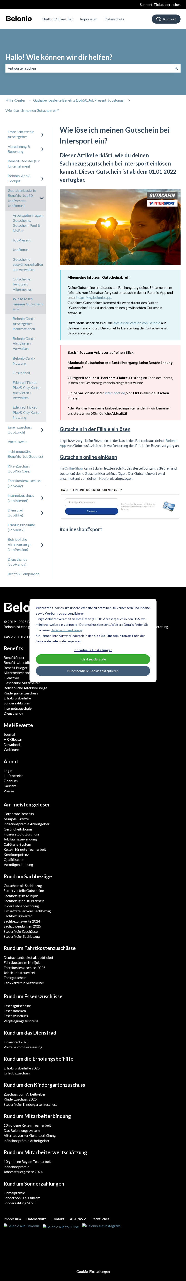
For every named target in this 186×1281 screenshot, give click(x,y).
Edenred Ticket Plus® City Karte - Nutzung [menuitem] (27, 412)
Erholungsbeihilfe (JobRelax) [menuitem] (21, 527)
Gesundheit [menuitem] (21, 372)
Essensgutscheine (17, 1005)
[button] (42, 132)
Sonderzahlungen (17, 703)
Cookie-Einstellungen (93, 1271)
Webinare (11, 749)
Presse (9, 791)
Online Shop (73, 468)
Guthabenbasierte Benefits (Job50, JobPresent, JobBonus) (79, 100)
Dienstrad (11, 678)
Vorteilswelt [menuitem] (17, 441)
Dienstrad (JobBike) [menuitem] (15, 512)
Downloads (12, 744)
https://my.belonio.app (93, 297)
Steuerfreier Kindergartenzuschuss (30, 1104)
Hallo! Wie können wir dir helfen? (59, 57)
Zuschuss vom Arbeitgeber (25, 1094)
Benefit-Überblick (18, 662)
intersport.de (115, 393)
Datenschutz (114, 19)
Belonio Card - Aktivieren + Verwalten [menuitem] (24, 343)
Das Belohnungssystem (22, 1130)
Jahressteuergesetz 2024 (23, 1171)
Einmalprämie (14, 1193)
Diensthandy (13, 713)
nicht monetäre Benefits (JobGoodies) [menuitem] (25, 453)
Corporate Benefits (19, 813)
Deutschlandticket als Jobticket (28, 957)
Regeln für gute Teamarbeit (25, 849)
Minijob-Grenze (16, 819)
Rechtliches (100, 1219)
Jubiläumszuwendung (20, 839)
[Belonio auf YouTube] (61, 1226)
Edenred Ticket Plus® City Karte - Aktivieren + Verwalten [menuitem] (27, 390)
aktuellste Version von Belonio (136, 323)
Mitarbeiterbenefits (19, 672)
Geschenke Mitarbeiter (22, 683)
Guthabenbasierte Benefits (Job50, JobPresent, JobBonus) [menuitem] (22, 198)
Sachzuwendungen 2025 (22, 926)
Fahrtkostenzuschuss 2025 (24, 967)
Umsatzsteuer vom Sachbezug (27, 911)
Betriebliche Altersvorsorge (25, 688)
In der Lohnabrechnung (21, 906)
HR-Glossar (13, 739)
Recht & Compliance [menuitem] (23, 574)
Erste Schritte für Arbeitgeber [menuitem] (21, 134)
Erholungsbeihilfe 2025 (22, 1068)
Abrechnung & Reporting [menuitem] (19, 148)
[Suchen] (176, 68)
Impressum (88, 19)
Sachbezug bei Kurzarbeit (24, 901)
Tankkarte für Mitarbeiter (24, 983)
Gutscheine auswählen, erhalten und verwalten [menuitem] (28, 264)
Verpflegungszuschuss (21, 1021)
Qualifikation (14, 859)
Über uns (11, 781)
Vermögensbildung (18, 864)
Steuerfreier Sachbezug (22, 936)
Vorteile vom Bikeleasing (23, 1047)
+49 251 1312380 (18, 637)
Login (8, 770)
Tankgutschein (15, 977)
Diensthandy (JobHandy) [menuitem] (17, 561)
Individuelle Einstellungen (93, 650)
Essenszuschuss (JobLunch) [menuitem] (20, 429)
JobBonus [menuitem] (20, 249)
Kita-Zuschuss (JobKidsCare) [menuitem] (19, 468)
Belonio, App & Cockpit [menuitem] (19, 178)
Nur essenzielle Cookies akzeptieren (93, 671)
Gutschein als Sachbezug (23, 885)
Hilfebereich (13, 775)
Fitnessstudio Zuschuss (21, 834)
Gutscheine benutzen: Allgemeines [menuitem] (22, 284)
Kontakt (169, 19)
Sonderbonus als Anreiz (22, 1198)
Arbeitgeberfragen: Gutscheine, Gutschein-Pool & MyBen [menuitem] (28, 223)
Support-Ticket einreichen (160, 4)
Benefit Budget (15, 667)
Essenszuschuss (16, 1015)
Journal (9, 734)
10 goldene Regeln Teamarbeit (27, 1125)
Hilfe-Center (15, 100)
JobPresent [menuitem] (22, 240)
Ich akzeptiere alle (93, 659)
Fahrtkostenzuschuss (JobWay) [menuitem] (24, 483)
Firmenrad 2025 (16, 1042)
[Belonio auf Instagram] (101, 1226)
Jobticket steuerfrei (19, 972)
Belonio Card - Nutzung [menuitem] (24, 360)
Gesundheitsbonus (18, 829)
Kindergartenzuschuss (21, 693)
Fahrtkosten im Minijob (22, 962)
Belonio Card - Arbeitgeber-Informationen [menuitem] (24, 323)
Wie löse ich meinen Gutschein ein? (32, 110)
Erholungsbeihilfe (17, 698)
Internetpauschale (18, 708)
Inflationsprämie (16, 1166)
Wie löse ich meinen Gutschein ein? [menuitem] (28, 304)
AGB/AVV (78, 1219)
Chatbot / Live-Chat (57, 19)
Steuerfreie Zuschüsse (21, 931)
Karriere (10, 786)
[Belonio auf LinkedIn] (21, 1226)
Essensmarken (15, 1010)
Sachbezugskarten (18, 916)
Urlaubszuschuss (17, 1073)
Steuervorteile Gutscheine (24, 890)
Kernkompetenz (16, 854)
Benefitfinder (14, 657)
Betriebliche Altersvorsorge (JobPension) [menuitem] (19, 544)
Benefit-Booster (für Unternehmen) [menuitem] (24, 163)
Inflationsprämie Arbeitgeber (26, 824)
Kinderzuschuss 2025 (20, 1099)
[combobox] (88, 68)
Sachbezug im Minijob (21, 896)
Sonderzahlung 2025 (19, 1203)
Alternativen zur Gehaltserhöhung (30, 1135)
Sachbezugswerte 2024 (22, 921)
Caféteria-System (17, 844)
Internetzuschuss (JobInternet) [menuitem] (21, 497)
